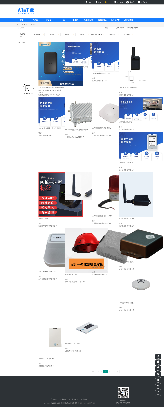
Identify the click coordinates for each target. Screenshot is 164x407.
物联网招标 (102, 20)
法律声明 (63, 399)
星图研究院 (128, 20)
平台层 (82, 35)
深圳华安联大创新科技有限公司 (49, 95)
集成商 (75, 20)
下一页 (116, 371)
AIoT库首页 (25, 24)
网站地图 (84, 399)
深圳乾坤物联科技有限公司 (47, 226)
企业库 (62, 20)
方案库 (48, 20)
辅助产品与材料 (96, 35)
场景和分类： (23, 35)
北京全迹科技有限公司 (126, 95)
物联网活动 (115, 20)
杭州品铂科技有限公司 (73, 74)
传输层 (67, 35)
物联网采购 (88, 20)
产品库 (35, 20)
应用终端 (112, 35)
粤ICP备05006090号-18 (86, 403)
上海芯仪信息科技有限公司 (47, 279)
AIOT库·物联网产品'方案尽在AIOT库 (25, 11)
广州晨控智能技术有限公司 (101, 223)
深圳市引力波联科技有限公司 (75, 282)
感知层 (52, 35)
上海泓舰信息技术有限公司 (74, 137)
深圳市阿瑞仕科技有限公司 (74, 209)
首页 (22, 20)
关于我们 (54, 399)
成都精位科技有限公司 (100, 274)
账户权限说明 (73, 399)
